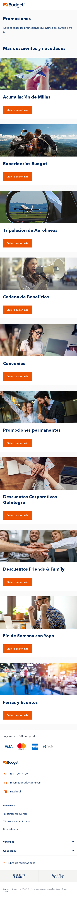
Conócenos (9, 850)
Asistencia (9, 805)
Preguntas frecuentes (15, 813)
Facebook (15, 791)
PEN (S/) (58, 876)
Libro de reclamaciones (21, 862)
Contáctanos (10, 829)
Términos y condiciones (16, 821)
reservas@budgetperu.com (25, 782)
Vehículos (8, 841)
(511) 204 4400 (18, 773)
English (19, 876)
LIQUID (6, 892)
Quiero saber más (17, 110)
